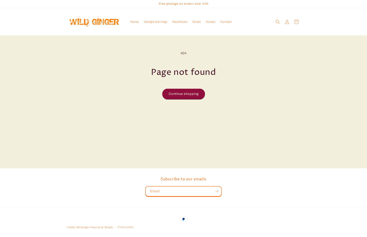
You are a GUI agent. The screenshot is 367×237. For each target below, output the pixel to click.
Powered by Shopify (101, 227)
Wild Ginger (83, 227)
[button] (277, 22)
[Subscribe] (216, 191)
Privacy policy (125, 227)
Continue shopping (184, 93)
